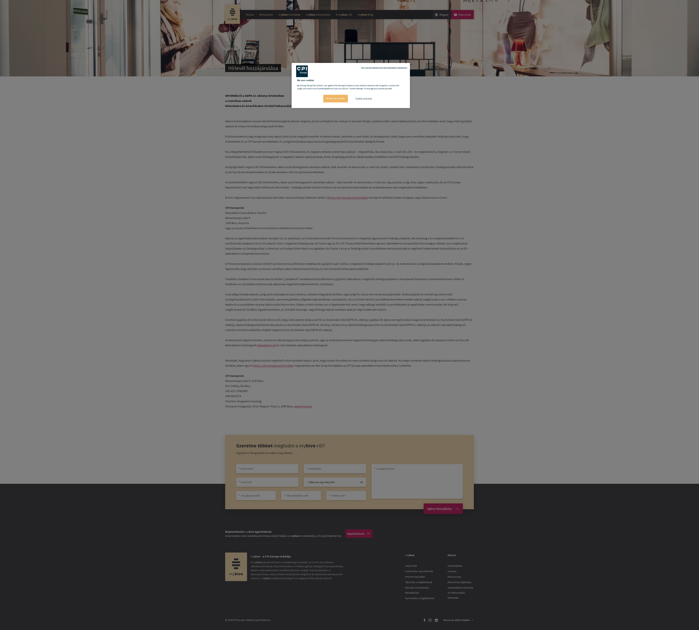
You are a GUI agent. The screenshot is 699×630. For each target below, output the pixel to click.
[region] (351, 85)
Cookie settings (364, 98)
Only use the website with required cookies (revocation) (384, 67)
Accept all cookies (335, 98)
